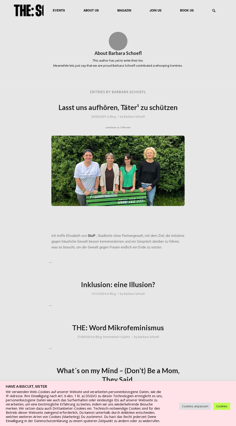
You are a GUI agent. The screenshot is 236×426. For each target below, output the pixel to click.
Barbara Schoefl (134, 117)
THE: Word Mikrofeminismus (118, 327)
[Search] (213, 10)
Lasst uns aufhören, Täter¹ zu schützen (118, 107)
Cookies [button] (221, 406)
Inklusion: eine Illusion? (118, 284)
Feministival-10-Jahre (116, 337)
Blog (113, 117)
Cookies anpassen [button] (195, 406)
